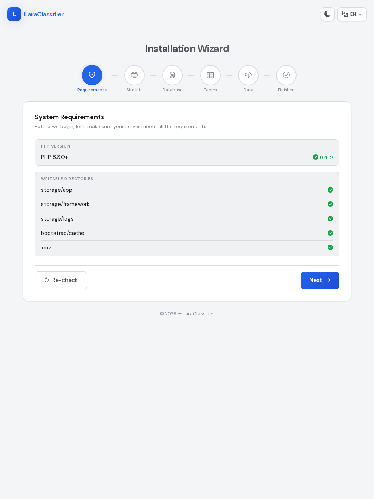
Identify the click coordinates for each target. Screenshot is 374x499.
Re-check (64, 280)
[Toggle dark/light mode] (328, 14)
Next (316, 280)
